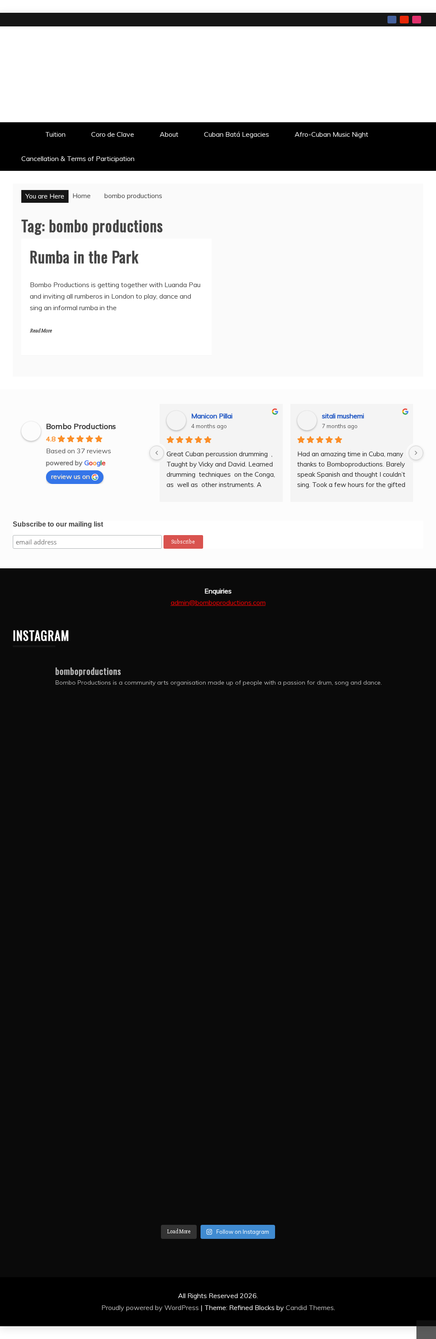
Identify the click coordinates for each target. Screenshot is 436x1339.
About (169, 134)
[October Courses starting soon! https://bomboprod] (62, 753)
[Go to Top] (426, 1329)
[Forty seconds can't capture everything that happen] (374, 857)
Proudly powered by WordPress (151, 1307)
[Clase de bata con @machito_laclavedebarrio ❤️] (270, 960)
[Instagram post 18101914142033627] (374, 960)
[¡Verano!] (166, 1168)
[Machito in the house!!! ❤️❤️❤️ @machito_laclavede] (374, 1064)
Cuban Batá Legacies (236, 134)
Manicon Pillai (211, 416)
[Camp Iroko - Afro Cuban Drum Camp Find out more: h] (374, 1168)
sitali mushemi (343, 416)
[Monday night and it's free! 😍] (374, 753)
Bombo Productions (71, 73)
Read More (41, 331)
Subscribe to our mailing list (58, 524)
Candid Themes (310, 1307)
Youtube (404, 19)
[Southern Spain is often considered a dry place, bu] (62, 857)
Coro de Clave (112, 134)
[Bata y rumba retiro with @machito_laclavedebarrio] (270, 1064)
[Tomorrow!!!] (166, 960)
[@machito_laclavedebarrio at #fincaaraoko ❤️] (62, 1064)
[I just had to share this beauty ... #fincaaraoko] (62, 1168)
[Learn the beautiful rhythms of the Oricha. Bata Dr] (166, 753)
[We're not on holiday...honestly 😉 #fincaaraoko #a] (62, 960)
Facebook (391, 19)
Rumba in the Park (84, 256)
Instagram (416, 19)
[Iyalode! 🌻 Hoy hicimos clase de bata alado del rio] (166, 1064)
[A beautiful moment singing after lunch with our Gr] (270, 857)
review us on (70, 476)
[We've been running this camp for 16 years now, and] (166, 857)
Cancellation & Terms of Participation (78, 158)
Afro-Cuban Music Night (331, 134)
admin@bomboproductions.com (218, 602)
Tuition (55, 134)
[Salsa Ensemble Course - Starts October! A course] (270, 753)
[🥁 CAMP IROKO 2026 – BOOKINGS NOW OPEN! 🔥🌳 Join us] (270, 1168)
